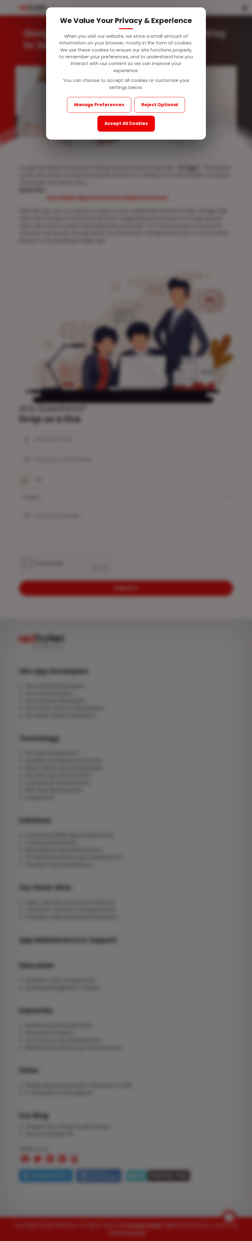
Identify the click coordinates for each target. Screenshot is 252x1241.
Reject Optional (159, 105)
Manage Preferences (99, 105)
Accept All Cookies (126, 123)
